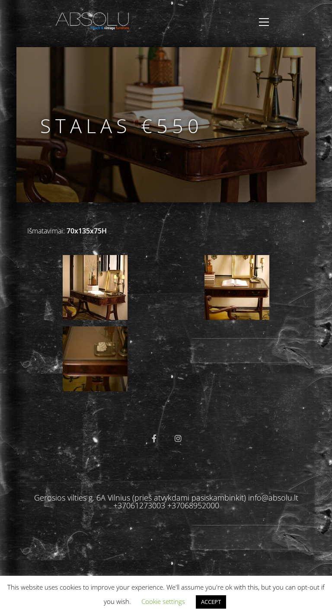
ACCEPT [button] (211, 602)
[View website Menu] (264, 22)
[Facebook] (154, 438)
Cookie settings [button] (163, 601)
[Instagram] (178, 438)
